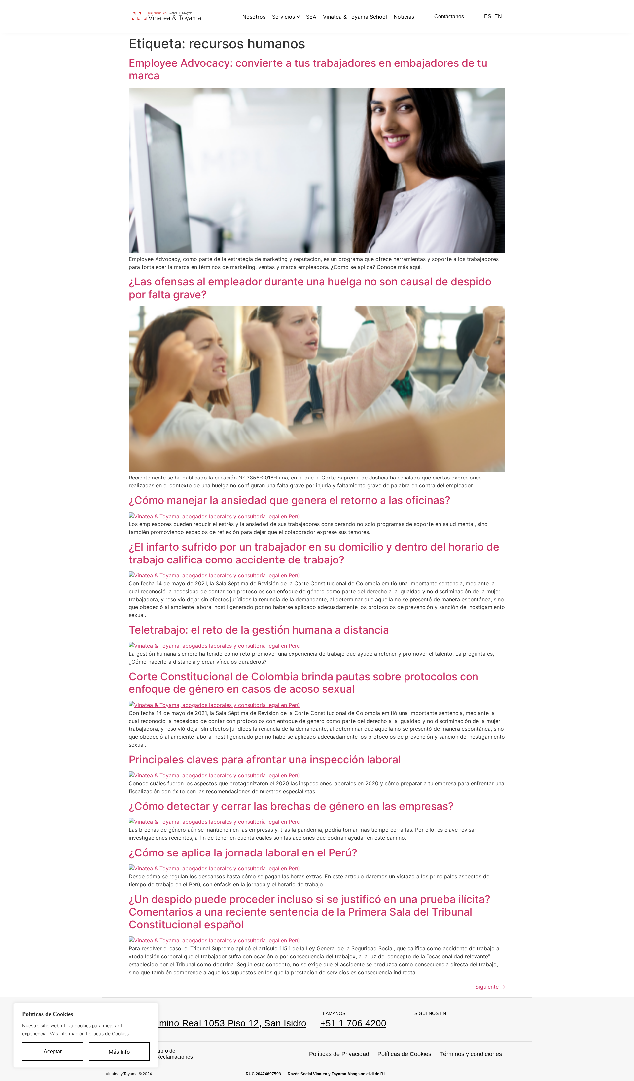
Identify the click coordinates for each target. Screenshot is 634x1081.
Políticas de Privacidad (339, 1054)
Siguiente (490, 986)
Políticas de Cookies (404, 1054)
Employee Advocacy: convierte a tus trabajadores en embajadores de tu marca (308, 69)
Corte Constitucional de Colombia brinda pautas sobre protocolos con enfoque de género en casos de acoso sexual (303, 682)
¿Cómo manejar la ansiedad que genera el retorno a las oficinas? (289, 500)
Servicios (283, 16)
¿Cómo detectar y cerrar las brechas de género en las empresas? (291, 806)
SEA (311, 16)
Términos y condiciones (471, 1054)
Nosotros (253, 16)
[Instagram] (434, 1025)
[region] (85, 1035)
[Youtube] (469, 1025)
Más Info (119, 1051)
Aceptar (53, 1051)
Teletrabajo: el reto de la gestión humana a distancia (259, 629)
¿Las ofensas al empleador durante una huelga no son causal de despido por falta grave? (310, 288)
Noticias (404, 16)
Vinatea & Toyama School (355, 16)
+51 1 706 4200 (353, 1023)
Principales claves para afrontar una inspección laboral (265, 759)
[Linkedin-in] (417, 1025)
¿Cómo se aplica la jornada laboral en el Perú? (243, 852)
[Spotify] (451, 1025)
